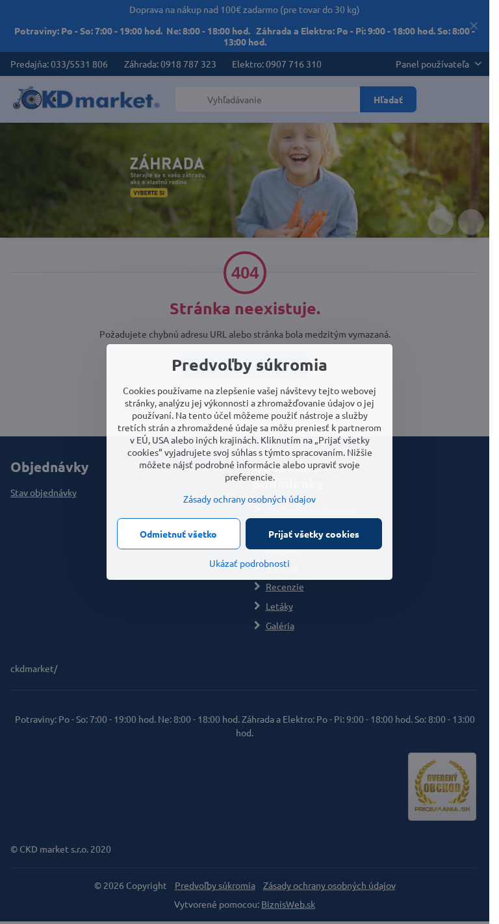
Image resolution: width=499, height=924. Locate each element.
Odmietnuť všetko (178, 534)
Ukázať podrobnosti (249, 563)
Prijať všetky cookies (313, 534)
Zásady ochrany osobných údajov (249, 499)
